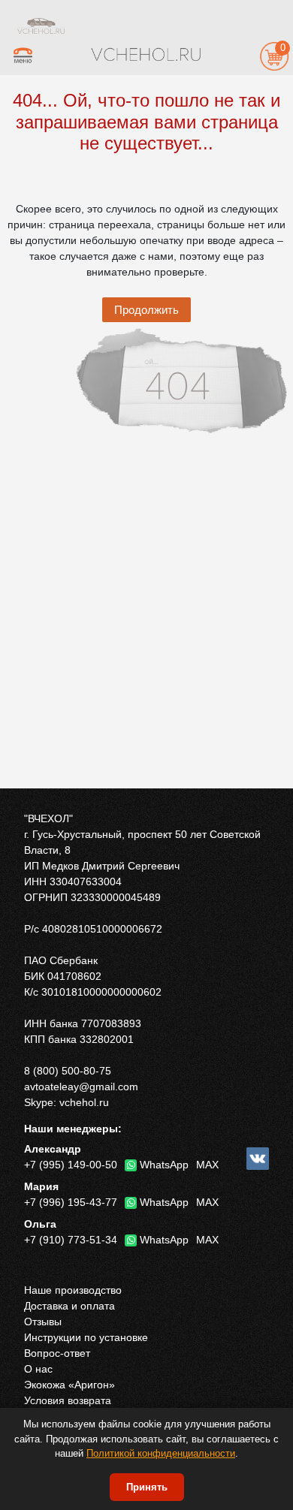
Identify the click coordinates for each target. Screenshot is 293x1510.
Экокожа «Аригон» (69, 1385)
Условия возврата (67, 1400)
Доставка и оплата (69, 1306)
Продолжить (146, 309)
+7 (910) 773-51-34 (70, 1240)
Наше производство (73, 1290)
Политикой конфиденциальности (160, 1453)
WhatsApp (164, 1165)
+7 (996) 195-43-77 (70, 1202)
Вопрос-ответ (57, 1353)
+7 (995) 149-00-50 (70, 1165)
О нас (38, 1369)
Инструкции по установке (86, 1337)
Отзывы (43, 1322)
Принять (147, 1487)
